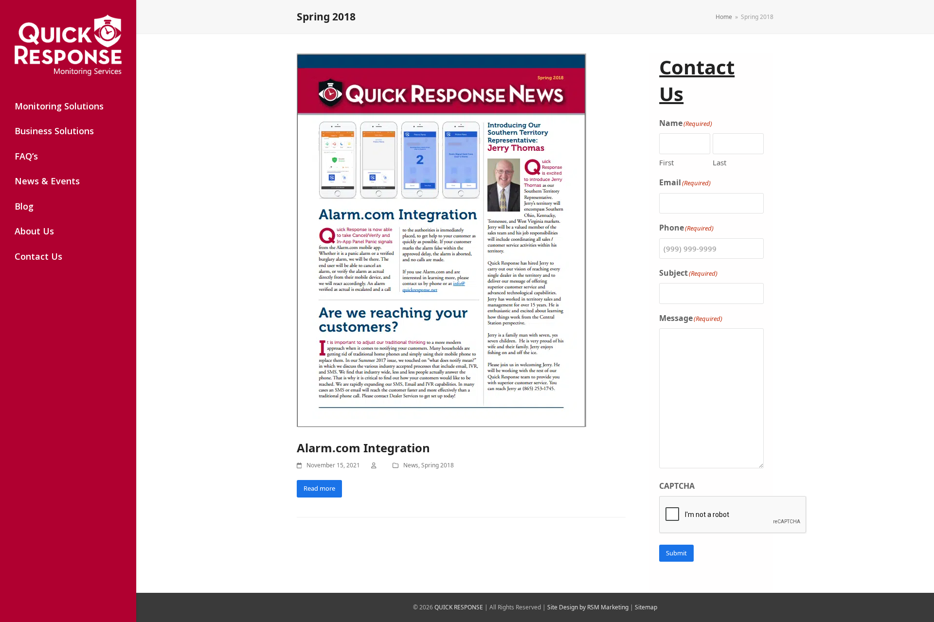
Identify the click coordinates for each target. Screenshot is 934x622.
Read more (319, 488)
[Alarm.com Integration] (441, 241)
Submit (676, 553)
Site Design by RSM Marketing (588, 607)
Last (719, 162)
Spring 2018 (437, 465)
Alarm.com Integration (363, 448)
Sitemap (646, 607)
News (410, 465)
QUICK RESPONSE (458, 607)
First (666, 162)
